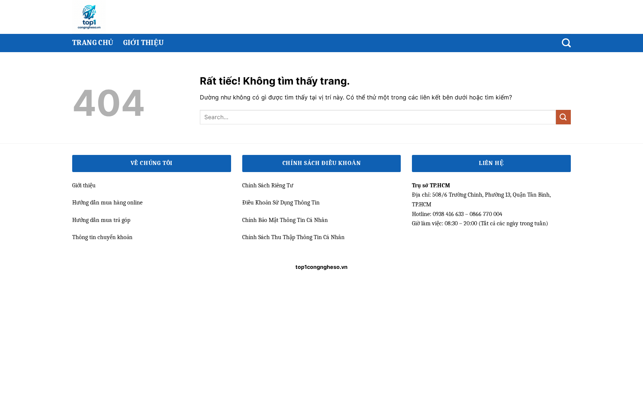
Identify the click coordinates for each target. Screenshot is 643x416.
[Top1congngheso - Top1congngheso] (103, 17)
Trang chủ (92, 42)
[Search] (566, 43)
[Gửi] (563, 117)
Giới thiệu (143, 42)
